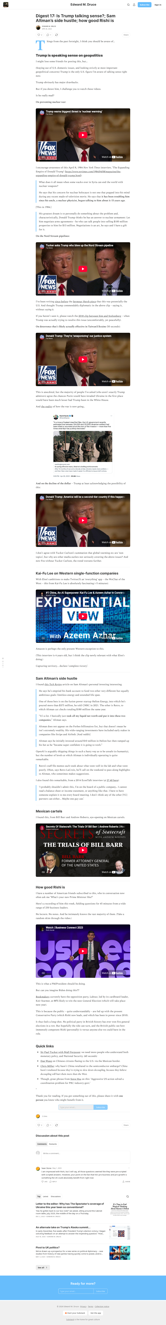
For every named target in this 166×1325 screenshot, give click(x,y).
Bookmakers (42, 997)
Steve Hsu (75, 1079)
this (46, 684)
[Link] (32, 55)
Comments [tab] (42, 1144)
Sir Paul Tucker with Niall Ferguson (60, 1052)
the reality (46, 406)
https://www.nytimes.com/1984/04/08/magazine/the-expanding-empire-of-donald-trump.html (78, 173)
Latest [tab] (45, 1196)
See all (41, 1267)
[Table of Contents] (3, 662)
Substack (70, 1319)
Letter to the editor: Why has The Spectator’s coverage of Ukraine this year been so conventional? (70, 1205)
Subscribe (144, 4)
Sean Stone (46, 1168)
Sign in (158, 4)
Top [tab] (38, 1196)
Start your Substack (76, 1313)
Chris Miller (47, 1066)
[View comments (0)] (61, 1240)
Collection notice (102, 1306)
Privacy (83, 1306)
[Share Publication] (134, 4)
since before (61, 302)
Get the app (96, 1313)
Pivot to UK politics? (48, 1247)
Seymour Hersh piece (84, 302)
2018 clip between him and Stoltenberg (99, 316)
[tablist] (47, 1144)
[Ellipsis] (129, 1168)
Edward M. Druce (49, 26)
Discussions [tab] (56, 1196)
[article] (83, 1211)
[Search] (128, 4)
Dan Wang (46, 1061)
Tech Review (55, 684)
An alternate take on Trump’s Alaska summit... (63, 1227)
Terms (90, 1306)
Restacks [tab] (53, 1144)
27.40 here (112, 780)
